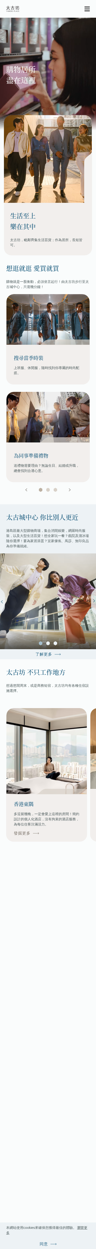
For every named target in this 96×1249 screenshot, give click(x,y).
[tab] (40, 490)
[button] (40, 643)
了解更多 (43, 654)
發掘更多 (22, 833)
